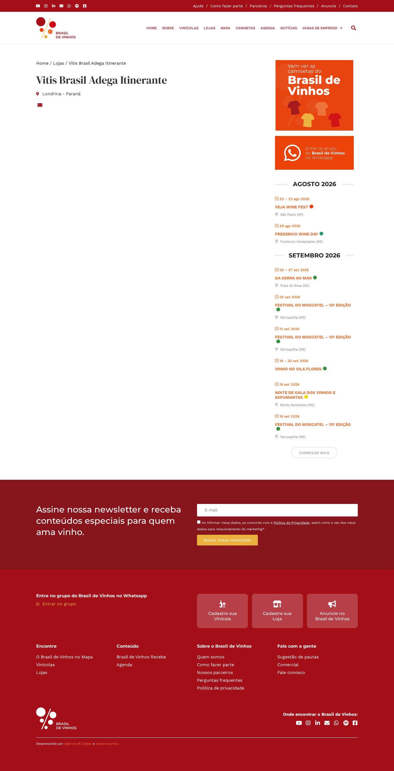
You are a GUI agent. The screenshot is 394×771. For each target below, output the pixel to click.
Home (151, 28)
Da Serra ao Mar (293, 278)
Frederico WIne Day (296, 234)
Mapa (225, 28)
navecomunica (107, 744)
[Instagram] (46, 6)
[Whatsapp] (69, 6)
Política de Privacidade (292, 523)
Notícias (288, 28)
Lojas (209, 28)
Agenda (268, 28)
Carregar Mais (314, 453)
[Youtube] (38, 6)
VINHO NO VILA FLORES (298, 369)
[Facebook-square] (85, 6)
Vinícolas (188, 28)
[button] (353, 28)
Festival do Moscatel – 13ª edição (313, 305)
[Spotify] (77, 6)
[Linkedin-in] (53, 6)
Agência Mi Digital (78, 744)
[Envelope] (61, 6)
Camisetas (245, 28)
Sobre (168, 28)
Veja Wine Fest (291, 207)
